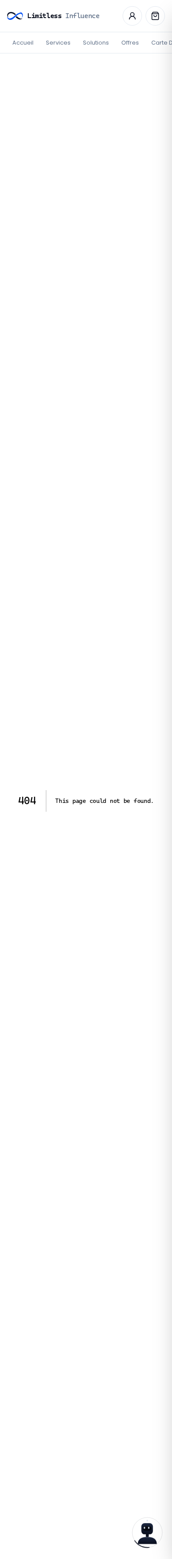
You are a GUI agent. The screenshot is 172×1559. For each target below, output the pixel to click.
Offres (130, 42)
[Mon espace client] (132, 16)
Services (58, 42)
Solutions (96, 42)
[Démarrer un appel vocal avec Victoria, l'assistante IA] (147, 1532)
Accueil (23, 42)
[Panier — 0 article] (155, 16)
